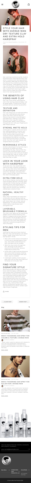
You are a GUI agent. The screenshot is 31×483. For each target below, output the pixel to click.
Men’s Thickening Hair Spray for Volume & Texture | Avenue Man (15, 337)
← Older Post (7, 301)
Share (7, 291)
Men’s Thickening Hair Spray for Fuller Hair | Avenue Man (15, 383)
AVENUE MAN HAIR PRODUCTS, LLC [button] (15, 471)
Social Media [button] (24, 470)
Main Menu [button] (4, 470)
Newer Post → (23, 301)
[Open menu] (3, 4)
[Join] (28, 449)
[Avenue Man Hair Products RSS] (29, 306)
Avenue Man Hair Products (14, 480)
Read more (4, 350)
